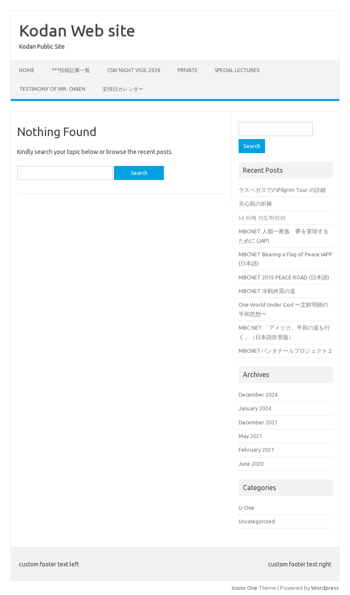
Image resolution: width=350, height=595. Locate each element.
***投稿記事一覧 (71, 70)
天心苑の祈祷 (255, 203)
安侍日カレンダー (122, 89)
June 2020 (251, 464)
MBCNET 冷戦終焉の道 (267, 291)
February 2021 (256, 450)
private (188, 70)
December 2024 (258, 395)
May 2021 (250, 436)
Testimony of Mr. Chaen (52, 89)
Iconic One (244, 588)
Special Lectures (237, 70)
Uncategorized (257, 521)
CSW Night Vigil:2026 (133, 70)
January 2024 (255, 408)
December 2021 (258, 422)
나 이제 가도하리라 (262, 218)
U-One (246, 508)
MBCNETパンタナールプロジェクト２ (286, 351)
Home (27, 70)
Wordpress (325, 588)
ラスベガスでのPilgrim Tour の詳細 (282, 190)
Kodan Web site (77, 30)
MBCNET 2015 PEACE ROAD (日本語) (284, 277)
